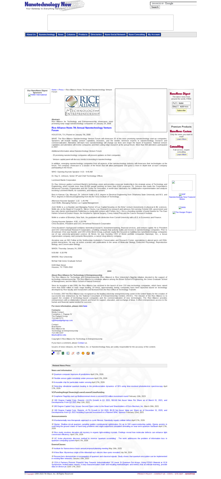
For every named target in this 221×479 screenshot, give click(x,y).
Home (54, 90)
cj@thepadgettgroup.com (62, 320)
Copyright (30, 474)
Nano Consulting (137, 34)
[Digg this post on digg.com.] (59, 354)
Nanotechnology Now (55, 6)
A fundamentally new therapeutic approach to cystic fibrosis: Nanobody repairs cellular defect (92, 420)
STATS (170, 474)
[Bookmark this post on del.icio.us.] (54, 354)
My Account (154, 34)
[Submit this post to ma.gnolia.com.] (84, 354)
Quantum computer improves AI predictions (72, 374)
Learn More (181, 139)
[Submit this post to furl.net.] (89, 354)
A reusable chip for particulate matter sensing (72, 382)
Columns (71, 34)
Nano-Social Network (115, 34)
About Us (31, 34)
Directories (96, 34)
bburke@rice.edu (59, 335)
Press (61, 90)
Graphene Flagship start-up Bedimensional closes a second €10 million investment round (91, 396)
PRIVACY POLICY (144, 474)
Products (83, 34)
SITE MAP (179, 474)
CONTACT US (159, 474)
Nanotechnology (47, 34)
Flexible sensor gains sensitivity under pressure (74, 378)
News (61, 34)
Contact (81, 343)
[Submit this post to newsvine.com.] (64, 354)
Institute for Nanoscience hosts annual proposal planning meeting (81, 448)
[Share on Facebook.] (94, 354)
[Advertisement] (111, 63)
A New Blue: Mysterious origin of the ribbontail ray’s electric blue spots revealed (87, 452)
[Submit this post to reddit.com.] (79, 354)
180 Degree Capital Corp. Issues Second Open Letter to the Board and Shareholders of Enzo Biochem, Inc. (99, 406)
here (85, 306)
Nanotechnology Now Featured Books (182, 198)
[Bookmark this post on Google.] (69, 354)
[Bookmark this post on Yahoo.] (74, 354)
